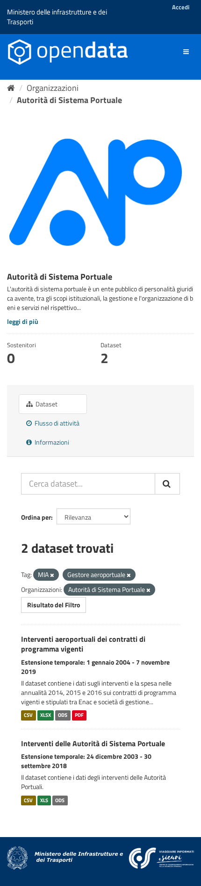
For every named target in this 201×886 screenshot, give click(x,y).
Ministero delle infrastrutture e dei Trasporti (57, 17)
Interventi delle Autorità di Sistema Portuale (93, 743)
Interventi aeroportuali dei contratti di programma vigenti (83, 643)
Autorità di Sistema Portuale (69, 100)
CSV (28, 715)
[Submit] (167, 484)
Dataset (45, 404)
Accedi (180, 7)
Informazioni (51, 442)
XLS (44, 800)
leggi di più (22, 321)
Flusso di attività (56, 423)
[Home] (11, 88)
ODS (62, 715)
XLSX (45, 715)
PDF (79, 715)
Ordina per (36, 517)
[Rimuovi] (52, 575)
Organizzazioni (53, 88)
